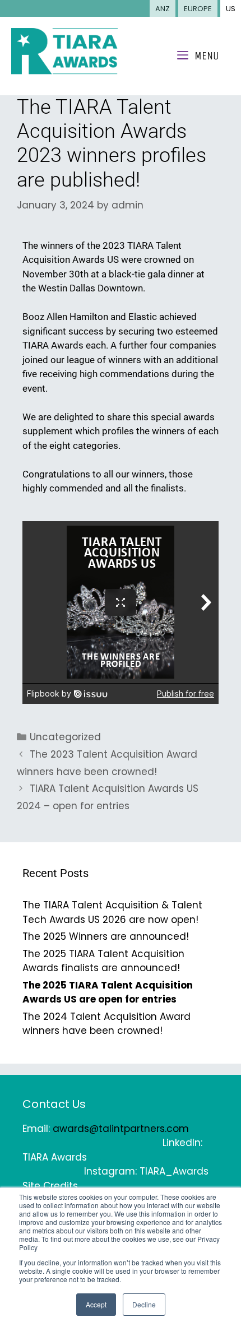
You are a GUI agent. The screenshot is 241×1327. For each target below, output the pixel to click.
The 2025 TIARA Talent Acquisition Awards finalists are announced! (103, 961)
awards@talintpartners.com (121, 1128)
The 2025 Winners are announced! (105, 936)
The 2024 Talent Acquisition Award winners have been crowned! (106, 1024)
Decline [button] (144, 1304)
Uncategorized (65, 737)
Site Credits (50, 1186)
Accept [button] (96, 1304)
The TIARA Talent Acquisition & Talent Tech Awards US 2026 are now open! (112, 912)
